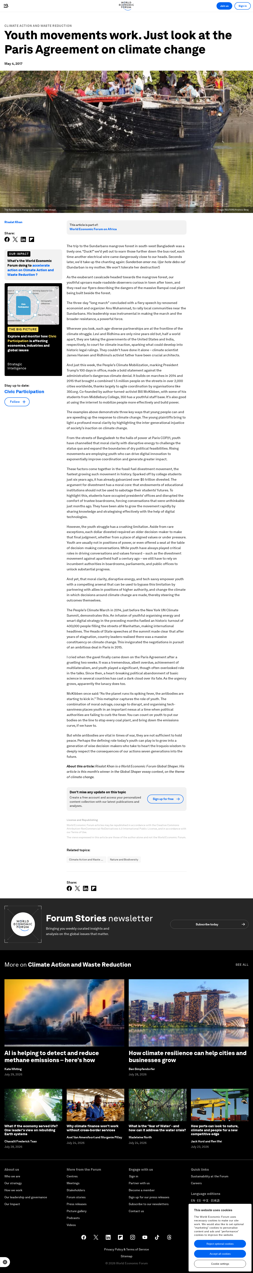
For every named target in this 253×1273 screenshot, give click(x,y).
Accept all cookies (220, 1253)
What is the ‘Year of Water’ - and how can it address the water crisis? (157, 1128)
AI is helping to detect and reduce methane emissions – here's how (51, 1056)
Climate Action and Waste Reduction (38, 26)
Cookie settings (220, 1263)
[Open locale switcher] (5, 1262)
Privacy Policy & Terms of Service (126, 1249)
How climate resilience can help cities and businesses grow (188, 1056)
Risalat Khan (13, 222)
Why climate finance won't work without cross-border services (93, 1128)
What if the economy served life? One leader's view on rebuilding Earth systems (31, 1130)
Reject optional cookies (220, 1243)
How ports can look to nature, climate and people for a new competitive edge (214, 1130)
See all (242, 964)
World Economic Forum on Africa (93, 229)
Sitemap (126, 1256)
